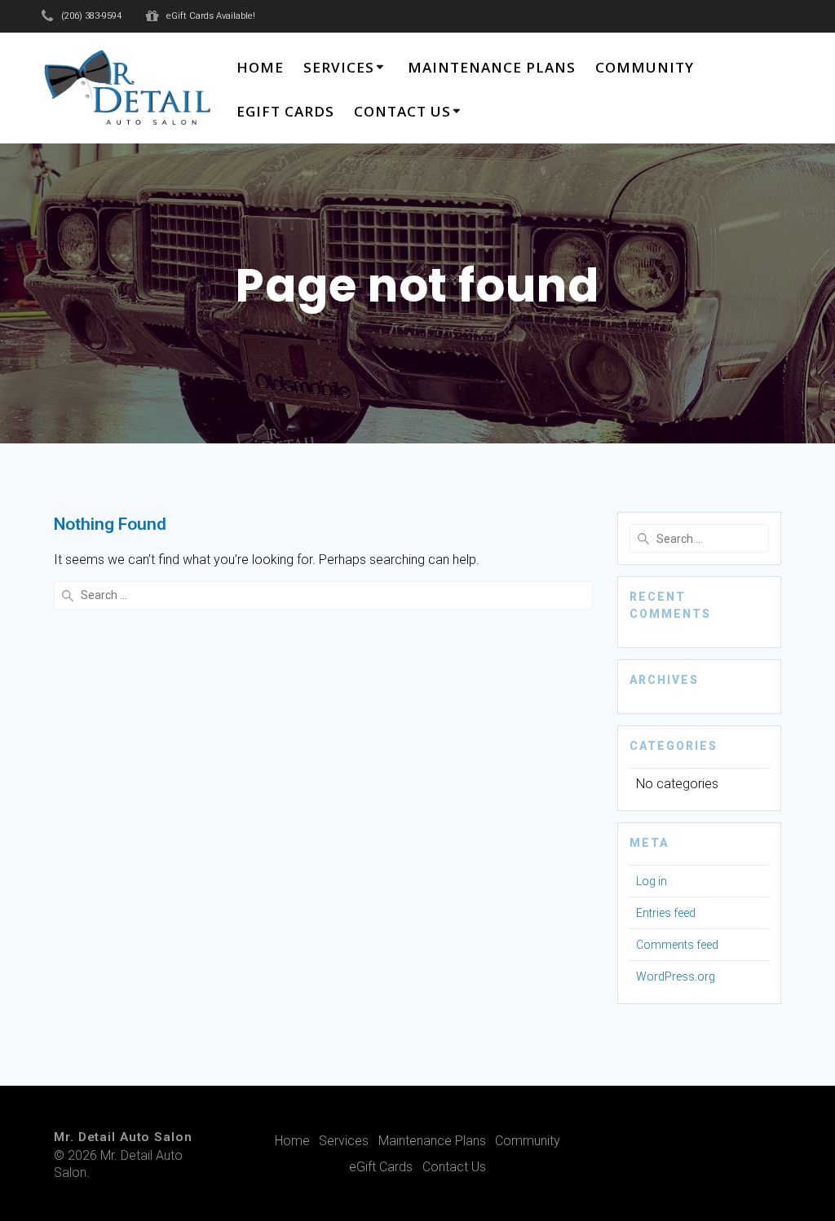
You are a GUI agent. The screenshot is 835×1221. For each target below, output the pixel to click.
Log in (651, 881)
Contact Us (402, 111)
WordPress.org (675, 976)
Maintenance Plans (492, 67)
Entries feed (666, 912)
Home (260, 67)
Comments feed (677, 944)
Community (644, 67)
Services (338, 67)
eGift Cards (285, 111)
